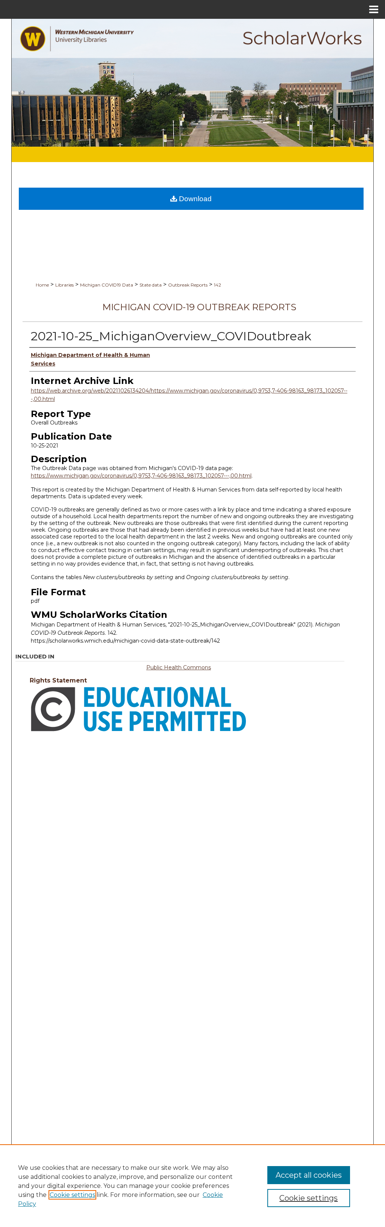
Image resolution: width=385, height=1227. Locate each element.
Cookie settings (72, 1194)
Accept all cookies (309, 1175)
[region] (192, 1185)
